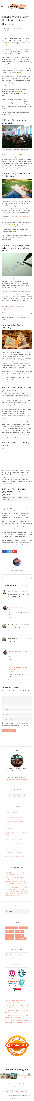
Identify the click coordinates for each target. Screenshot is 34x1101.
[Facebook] (10, 795)
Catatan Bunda (12, 1086)
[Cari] (32, 6)
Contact (25, 1086)
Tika (9, 591)
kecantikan (8, 931)
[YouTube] (19, 795)
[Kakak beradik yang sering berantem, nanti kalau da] (8, 1076)
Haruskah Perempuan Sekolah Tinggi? (15, 857)
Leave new (23, 585)
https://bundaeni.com (17, 570)
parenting (18, 935)
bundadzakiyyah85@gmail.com (17, 779)
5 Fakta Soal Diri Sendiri (11, 812)
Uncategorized (19, 938)
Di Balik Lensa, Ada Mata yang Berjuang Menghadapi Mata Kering (17, 873)
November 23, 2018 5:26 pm (16, 671)
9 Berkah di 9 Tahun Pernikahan (13, 817)
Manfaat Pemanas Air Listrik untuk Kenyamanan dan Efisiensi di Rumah (16, 878)
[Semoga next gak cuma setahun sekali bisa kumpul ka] (14, 1076)
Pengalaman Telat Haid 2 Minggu (14, 821)
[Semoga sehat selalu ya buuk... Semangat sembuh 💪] (31, 1076)
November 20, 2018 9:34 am (24, 638)
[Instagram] (24, 795)
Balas (9, 599)
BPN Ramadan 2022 (10, 927)
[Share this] (4, 551)
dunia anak (22, 927)
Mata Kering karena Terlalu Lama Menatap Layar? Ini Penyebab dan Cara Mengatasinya (17, 883)
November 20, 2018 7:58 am (20, 591)
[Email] (26, 1091)
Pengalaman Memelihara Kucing (14, 852)
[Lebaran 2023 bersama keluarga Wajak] (25, 1076)
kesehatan (18, 931)
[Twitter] (14, 795)
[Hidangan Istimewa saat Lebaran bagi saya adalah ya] (20, 1076)
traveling (8, 938)
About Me (21, 1083)
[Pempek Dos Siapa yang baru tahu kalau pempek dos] (3, 1076)
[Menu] (2, 6)
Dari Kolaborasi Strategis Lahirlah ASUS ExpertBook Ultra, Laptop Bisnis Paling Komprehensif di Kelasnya (17, 893)
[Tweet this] (9, 551)
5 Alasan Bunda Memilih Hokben (14, 839)
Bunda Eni (17, 568)
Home (11, 1083)
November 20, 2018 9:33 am (24, 625)
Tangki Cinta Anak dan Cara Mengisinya (15, 848)
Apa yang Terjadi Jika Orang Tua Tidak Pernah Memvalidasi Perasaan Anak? (16, 888)
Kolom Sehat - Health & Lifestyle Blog (16, 955)
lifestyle (20, 28)
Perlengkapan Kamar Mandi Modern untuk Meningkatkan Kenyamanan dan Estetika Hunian (16, 1022)
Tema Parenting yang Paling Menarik (15, 843)
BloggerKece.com (19, 1098)
